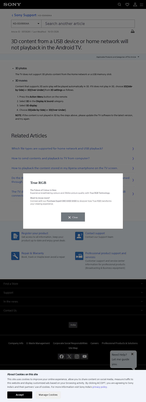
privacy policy (100, 386)
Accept (20, 394)
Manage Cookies (48, 394)
